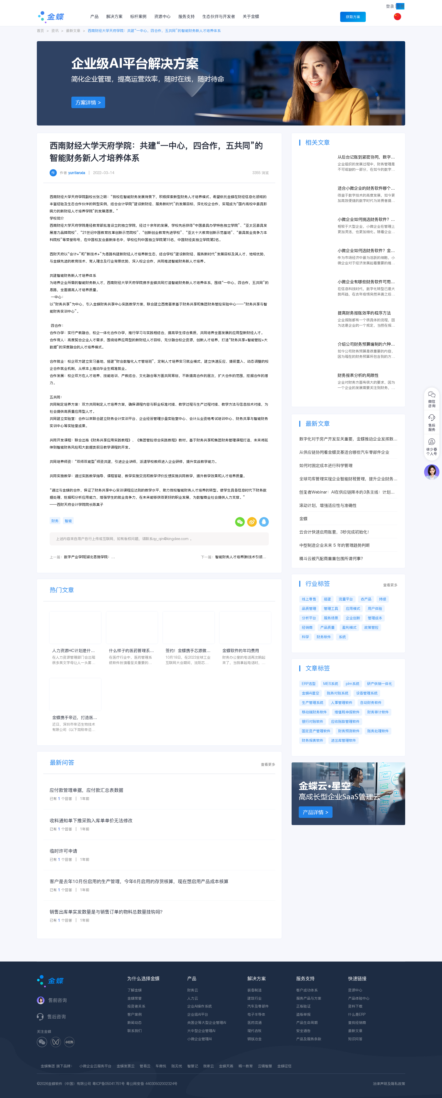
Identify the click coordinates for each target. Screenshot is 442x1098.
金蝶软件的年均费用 (240, 650)
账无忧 (176, 1066)
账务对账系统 (337, 693)
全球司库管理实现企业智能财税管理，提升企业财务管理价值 (348, 479)
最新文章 (73, 30)
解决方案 (114, 16)
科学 (305, 636)
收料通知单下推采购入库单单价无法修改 (91, 820)
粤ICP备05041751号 (108, 1083)
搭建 (327, 599)
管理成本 (375, 618)
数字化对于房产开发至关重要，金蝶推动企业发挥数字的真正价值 (348, 439)
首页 (40, 30)
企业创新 (353, 618)
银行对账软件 (312, 721)
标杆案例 (138, 16)
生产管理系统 (312, 702)
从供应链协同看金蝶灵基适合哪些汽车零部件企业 (344, 452)
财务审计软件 (378, 712)
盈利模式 (349, 627)
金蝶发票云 (126, 1066)
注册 (400, 6)
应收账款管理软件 (345, 721)
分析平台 (309, 618)
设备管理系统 (367, 693)
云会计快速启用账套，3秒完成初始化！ (335, 532)
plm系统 (352, 683)
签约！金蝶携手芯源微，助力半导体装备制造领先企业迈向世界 (188, 651)
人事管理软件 (341, 702)
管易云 (145, 1066)
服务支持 (186, 16)
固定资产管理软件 (316, 731)
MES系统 (330, 683)
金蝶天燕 (226, 1066)
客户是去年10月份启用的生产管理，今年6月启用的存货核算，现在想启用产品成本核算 (139, 881)
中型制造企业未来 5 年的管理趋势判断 (334, 545)
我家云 (208, 1066)
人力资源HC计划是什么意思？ (73, 651)
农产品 (366, 599)
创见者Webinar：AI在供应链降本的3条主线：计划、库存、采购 (347, 492)
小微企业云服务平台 (95, 1066)
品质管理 (309, 608)
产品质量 (327, 627)
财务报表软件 (312, 740)
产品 (94, 16)
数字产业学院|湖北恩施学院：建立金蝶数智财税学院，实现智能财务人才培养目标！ (91, 556)
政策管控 (371, 627)
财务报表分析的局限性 (358, 375)
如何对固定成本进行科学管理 (325, 465)
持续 (382, 599)
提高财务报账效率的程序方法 (364, 313)
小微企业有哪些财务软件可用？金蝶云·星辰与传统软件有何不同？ (366, 282)
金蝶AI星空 (310, 693)
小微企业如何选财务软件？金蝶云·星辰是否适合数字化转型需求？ (366, 251)
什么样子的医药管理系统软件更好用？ (131, 651)
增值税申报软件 (347, 712)
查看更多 (268, 764)
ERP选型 (309, 683)
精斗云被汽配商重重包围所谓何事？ (332, 558)
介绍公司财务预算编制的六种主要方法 (366, 344)
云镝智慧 (265, 1066)
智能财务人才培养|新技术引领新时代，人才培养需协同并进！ (242, 556)
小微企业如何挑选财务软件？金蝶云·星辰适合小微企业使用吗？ (367, 219)
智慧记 (192, 1066)
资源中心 (162, 16)
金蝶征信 (284, 1066)
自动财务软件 (371, 702)
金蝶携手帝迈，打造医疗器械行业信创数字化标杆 (74, 717)
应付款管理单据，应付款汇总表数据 (86, 790)
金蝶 (303, 518)
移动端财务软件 (314, 712)
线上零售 (309, 599)
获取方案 (353, 16)
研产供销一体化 (379, 683)
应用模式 (353, 608)
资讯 (55, 30)
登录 (390, 6)
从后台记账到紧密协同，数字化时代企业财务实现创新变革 (366, 157)
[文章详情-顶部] (221, 43)
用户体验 (375, 608)
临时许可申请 (63, 851)
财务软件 (324, 636)
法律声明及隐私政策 (389, 1083)
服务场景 (331, 618)
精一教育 (245, 1066)
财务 (55, 520)
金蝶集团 (48, 1066)
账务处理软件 (378, 731)
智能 (68, 520)
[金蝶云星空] (348, 765)
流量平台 (346, 599)
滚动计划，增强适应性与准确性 (328, 505)
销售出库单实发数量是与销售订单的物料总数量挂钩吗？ (107, 912)
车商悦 (161, 1066)
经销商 (307, 627)
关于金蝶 (251, 16)
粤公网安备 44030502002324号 (152, 1083)
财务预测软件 (349, 731)
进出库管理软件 (343, 740)
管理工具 (331, 608)
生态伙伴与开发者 (218, 16)
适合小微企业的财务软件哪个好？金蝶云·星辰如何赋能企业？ (367, 188)
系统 (342, 636)
